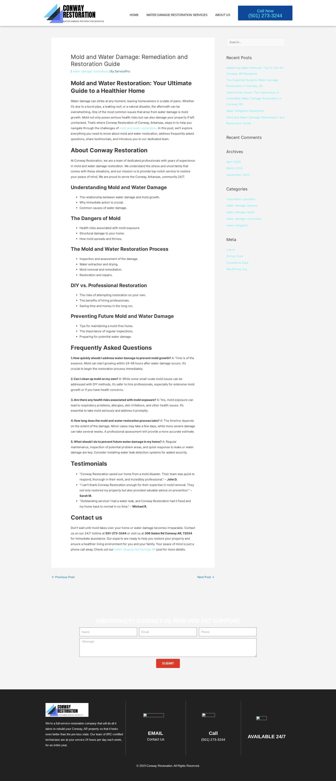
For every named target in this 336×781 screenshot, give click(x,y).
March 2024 (234, 168)
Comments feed (237, 263)
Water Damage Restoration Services (176, 15)
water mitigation (237, 225)
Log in (230, 249)
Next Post (205, 577)
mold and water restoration (138, 128)
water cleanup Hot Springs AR (135, 549)
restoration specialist (240, 199)
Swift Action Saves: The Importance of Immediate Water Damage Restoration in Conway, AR (254, 98)
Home (134, 15)
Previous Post (63, 577)
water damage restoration (90, 71)
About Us (222, 15)
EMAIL (155, 733)
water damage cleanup (241, 205)
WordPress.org (236, 269)
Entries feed (234, 256)
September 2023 (238, 175)
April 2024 (233, 162)
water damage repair (240, 212)
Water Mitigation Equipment (245, 111)
